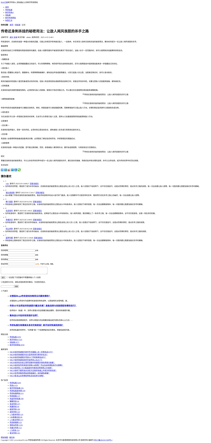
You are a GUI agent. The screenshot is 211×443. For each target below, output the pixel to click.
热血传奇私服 (17, 399)
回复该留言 (34, 184)
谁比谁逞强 (10, 193)
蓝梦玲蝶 (9, 238)
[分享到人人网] (16, 170)
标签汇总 (8, 20)
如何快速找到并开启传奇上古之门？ (26, 360)
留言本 (12, 437)
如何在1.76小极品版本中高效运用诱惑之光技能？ (31, 368)
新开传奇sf (9, 12)
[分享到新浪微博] (9, 170)
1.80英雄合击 (16, 417)
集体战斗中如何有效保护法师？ (24, 315)
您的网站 (4, 259)
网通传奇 (14, 407)
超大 (11, 37)
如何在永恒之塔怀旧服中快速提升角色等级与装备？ (32, 362)
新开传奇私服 (17, 388)
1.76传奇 (15, 430)
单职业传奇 (16, 425)
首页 (7, 7)
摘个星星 (9, 202)
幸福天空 (9, 220)
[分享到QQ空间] (5, 170)
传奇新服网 (16, 422)
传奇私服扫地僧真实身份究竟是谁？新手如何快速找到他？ (37, 325)
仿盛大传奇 (16, 428)
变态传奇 (15, 404)
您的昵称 (4, 250)
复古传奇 (15, 433)
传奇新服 (15, 396)
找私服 (8, 15)
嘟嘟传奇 (14, 401)
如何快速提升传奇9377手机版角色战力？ (28, 357)
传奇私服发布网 (17, 391)
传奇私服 (8, 10)
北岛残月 (9, 211)
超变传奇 (15, 409)
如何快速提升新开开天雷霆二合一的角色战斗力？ (31, 352)
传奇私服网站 (17, 393)
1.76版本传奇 (16, 414)
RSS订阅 (4, 2)
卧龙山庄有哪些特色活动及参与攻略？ (27, 376)
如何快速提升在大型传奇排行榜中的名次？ (29, 355)
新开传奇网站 (10, 18)
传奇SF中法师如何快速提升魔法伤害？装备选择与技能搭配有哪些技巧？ (43, 305)
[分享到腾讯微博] (12, 170)
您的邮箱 (4, 255)
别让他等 (9, 229)
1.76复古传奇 (16, 420)
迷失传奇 (15, 412)
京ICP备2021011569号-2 (103, 440)
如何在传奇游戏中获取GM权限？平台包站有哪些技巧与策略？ (36, 365)
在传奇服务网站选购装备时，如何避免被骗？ (30, 373)
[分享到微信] (19, 170)
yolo (7, 184)
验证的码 (4, 264)
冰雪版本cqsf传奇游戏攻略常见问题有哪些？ (30, 296)
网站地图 (4, 437)
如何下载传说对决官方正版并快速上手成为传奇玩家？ (33, 370)
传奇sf (14, 385)
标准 (15, 37)
